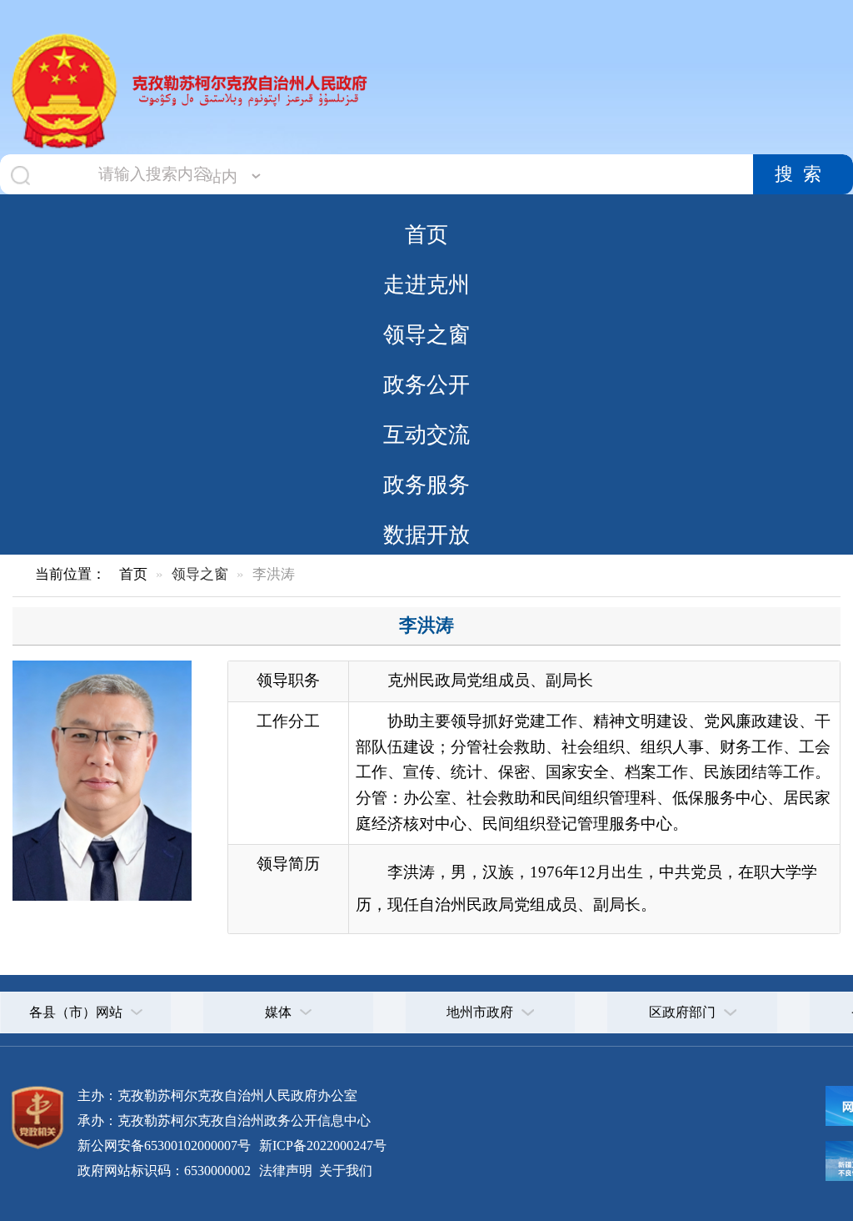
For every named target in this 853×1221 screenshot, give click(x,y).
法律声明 (285, 1170)
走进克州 (426, 284)
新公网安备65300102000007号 (164, 1145)
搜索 (803, 174)
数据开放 (426, 534)
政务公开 (426, 384)
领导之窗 (426, 334)
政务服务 (426, 484)
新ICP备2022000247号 (321, 1145)
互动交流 (426, 434)
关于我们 (344, 1170)
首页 (426, 234)
